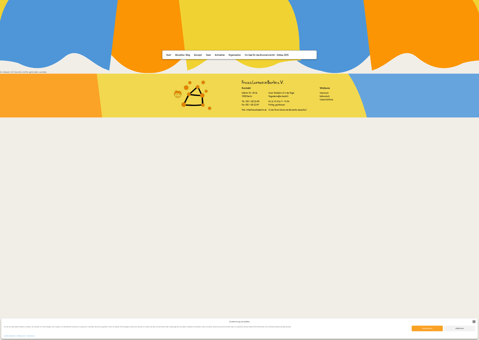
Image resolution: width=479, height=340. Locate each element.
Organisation (235, 55)
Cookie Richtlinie (326, 99)
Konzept (198, 55)
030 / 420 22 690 (253, 101)
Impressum (31, 336)
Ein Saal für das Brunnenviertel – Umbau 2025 (267, 55)
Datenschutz (21, 336)
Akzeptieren (427, 328)
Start (168, 55)
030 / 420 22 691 (252, 104)
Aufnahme (220, 55)
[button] (474, 321)
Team (208, 55)
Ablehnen (459, 328)
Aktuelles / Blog (182, 55)
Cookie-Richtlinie (9, 336)
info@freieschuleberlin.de (256, 109)
